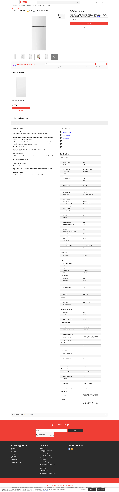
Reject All (92, 489)
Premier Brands (22, 5)
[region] (59, 490)
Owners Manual (66, 135)
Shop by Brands (14, 459)
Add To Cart (89, 23)
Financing (39, 5)
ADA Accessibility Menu (69, 485)
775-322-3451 (46, 453)
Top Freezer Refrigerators (26, 8)
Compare (21, 110)
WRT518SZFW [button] (23, 12)
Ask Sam (101, 63)
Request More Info (89, 27)
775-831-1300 (46, 462)
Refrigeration (19, 8)
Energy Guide (66, 138)
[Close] (117, 489)
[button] (81, 2)
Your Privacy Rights (82, 489)
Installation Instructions (68, 146)
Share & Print (62, 14)
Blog (49, 5)
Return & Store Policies (16, 462)
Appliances (15, 5)
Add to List (62, 17)
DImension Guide (66, 144)
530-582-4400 (46, 472)
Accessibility (62, 485)
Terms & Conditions (49, 485)
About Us (34, 5)
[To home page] (23, 2)
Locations (45, 5)
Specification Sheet (67, 132)
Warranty (65, 141)
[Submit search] (77, 2)
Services (13, 461)
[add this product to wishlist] (28, 77)
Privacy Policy (56, 485)
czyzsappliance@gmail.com (48, 455)
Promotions (29, 5)
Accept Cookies (101, 489)
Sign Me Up (75, 430)
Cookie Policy (45, 490)
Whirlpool (13, 12)
